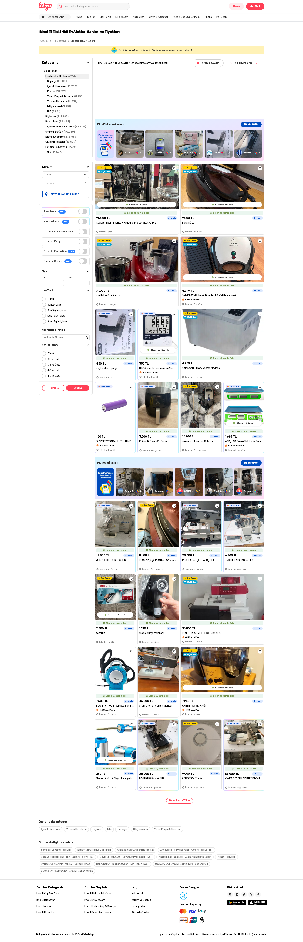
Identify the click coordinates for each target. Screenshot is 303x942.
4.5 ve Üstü (53, 376)
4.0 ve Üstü (53, 370)
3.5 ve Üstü (53, 364)
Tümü (50, 299)
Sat (257, 6)
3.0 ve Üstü (53, 359)
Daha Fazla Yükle (179, 800)
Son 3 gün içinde (56, 310)
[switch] (82, 211)
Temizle (54, 387)
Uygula (77, 387)
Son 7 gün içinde (56, 315)
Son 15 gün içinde (57, 321)
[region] (179, 144)
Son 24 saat (54, 304)
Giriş (236, 6)
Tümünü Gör (251, 124)
